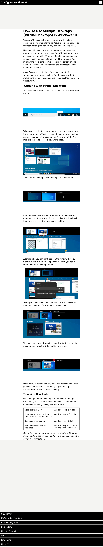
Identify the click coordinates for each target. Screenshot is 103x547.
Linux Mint (6, 540)
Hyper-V (5, 544)
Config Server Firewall (14, 2)
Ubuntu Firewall (8, 531)
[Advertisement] (48, 16)
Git (2, 535)
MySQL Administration (11, 518)
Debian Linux (7, 527)
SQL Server (6, 514)
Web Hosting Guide (10, 522)
